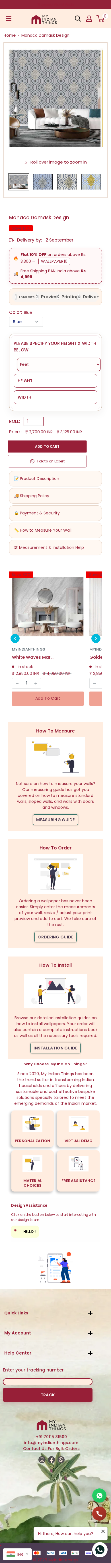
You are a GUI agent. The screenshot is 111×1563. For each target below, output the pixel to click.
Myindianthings (28, 649)
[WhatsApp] (99, 1495)
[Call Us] (99, 1514)
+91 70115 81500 (51, 1437)
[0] (100, 18)
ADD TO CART (47, 446)
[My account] (89, 19)
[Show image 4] (91, 181)
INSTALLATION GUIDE (55, 1048)
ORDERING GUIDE (55, 937)
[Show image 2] (43, 181)
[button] (15, 638)
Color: (20, 312)
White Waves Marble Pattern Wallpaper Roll (33, 657)
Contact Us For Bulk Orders (51, 1448)
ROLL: (14, 421)
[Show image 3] (67, 181)
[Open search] (78, 19)
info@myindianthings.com (51, 1442)
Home (9, 35)
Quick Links (16, 1313)
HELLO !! (25, 1231)
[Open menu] (8, 18)
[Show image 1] (18, 181)
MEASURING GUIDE (55, 820)
